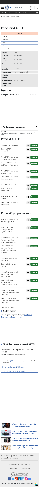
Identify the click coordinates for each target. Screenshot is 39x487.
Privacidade (26, 469)
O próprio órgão (19, 80)
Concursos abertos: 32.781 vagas (13, 367)
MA (37, 12)
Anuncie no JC (14, 469)
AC (6, 12)
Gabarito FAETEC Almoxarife (6, 150)
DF (26, 12)
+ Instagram (5, 363)
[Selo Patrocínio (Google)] (31, 7)
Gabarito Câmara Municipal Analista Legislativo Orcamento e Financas (9, 249)
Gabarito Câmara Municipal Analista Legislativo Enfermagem (9, 282)
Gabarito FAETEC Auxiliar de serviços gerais (9, 178)
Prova (4, 43)
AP (13, 12)
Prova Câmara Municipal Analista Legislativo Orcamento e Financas (9, 240)
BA (20, 12)
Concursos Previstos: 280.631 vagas (14, 371)
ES (29, 12)
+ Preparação (6, 49)
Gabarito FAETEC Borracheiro (6, 189)
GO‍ (33, 12)
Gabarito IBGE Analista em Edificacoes (10, 265)
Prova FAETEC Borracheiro (10, 185)
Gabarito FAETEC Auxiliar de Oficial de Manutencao (9, 164)
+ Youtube (33, 361)
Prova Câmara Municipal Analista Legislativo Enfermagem (9, 274)
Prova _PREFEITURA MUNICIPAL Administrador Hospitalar (10, 292)
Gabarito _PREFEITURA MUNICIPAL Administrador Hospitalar (10, 300)
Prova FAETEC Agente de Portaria (9, 198)
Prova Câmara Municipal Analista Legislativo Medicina (9, 222)
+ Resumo (5, 39)
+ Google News (23, 361)
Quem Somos (14, 464)
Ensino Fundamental (21, 72)
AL (9, 12)
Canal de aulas (16, 317)
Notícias (5, 46)
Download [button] (34, 145)
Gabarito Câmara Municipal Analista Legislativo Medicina (8, 230)
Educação (17, 68)
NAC (2, 12)
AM (16, 12)
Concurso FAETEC (15, 16)
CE (23, 12)
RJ (14, 84)
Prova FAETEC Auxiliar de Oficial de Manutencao (9, 158)
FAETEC (16, 53)
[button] (28, 145)
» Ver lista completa (7, 209)
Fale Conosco (25, 464)
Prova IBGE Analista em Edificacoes (9, 259)
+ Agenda (4, 36)
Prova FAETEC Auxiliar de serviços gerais (9, 172)
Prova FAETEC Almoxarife (9, 145)
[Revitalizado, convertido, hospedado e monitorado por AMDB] (36, 484)
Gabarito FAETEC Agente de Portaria (9, 203)
